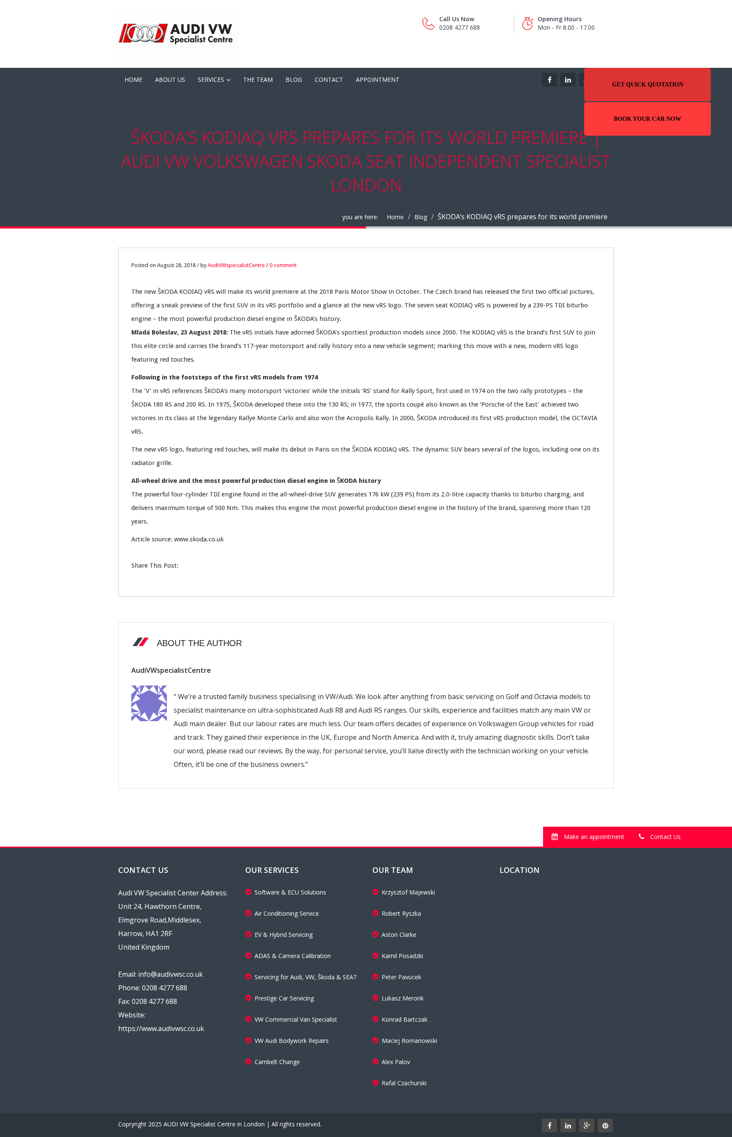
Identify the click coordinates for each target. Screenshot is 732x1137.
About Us (170, 79)
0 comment (283, 265)
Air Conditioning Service (287, 913)
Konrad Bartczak (404, 1019)
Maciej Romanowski (409, 1041)
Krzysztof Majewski (408, 892)
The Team (258, 79)
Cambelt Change (277, 1062)
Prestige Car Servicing (284, 998)
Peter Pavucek (401, 977)
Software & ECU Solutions (290, 892)
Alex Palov (396, 1062)
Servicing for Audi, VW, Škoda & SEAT (306, 977)
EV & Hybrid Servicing (284, 935)
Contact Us (665, 837)
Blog (294, 79)
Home (395, 217)
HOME (133, 79)
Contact (329, 79)
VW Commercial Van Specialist (296, 1019)
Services (211, 79)
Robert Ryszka (401, 913)
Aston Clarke (399, 935)
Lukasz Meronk (403, 998)
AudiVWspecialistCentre (236, 265)
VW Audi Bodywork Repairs (292, 1041)
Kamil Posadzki (402, 956)
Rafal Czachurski (404, 1083)
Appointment (377, 79)
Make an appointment (593, 837)
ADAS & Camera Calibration (293, 956)
